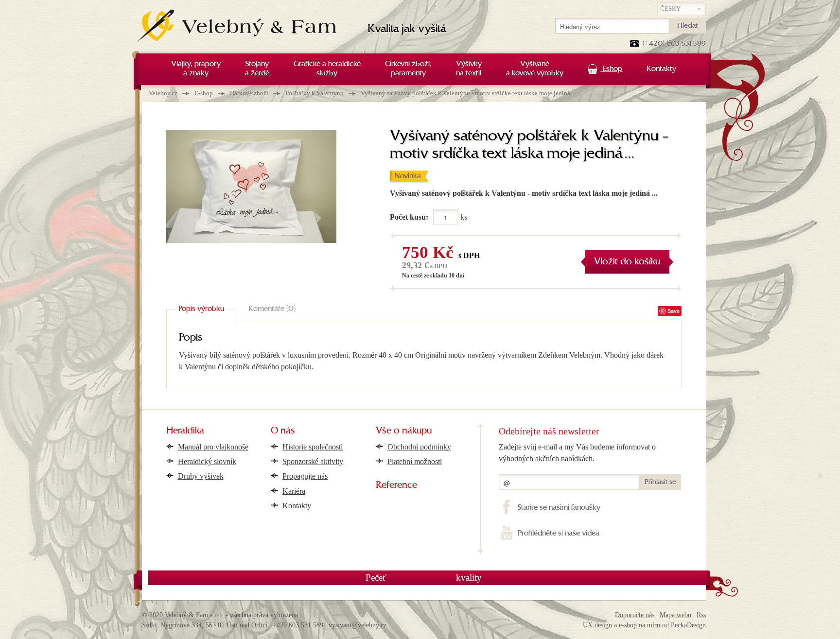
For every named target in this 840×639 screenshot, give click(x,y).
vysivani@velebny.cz (357, 625)
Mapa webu (675, 615)
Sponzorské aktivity (312, 461)
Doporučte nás (634, 615)
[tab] (201, 309)
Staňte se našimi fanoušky (559, 508)
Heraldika (185, 431)
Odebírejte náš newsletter (549, 431)
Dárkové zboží (249, 93)
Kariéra (293, 491)
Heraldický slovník (207, 461)
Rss (701, 615)
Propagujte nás (305, 476)
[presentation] (201, 309)
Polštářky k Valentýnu (314, 93)
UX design (597, 625)
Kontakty (296, 505)
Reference (396, 485)
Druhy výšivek (201, 476)
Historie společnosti (312, 447)
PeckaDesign (688, 625)
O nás (283, 431)
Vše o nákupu (404, 431)
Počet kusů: (409, 217)
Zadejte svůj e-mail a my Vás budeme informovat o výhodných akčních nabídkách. (577, 453)
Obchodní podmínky (419, 447)
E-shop (203, 93)
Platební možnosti (414, 461)
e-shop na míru (639, 625)
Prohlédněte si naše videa (558, 533)
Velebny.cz (163, 93)
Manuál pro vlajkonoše (213, 447)
